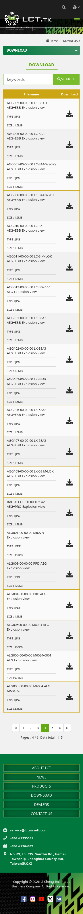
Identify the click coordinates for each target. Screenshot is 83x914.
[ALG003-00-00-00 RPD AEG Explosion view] (69, 574)
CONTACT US (41, 813)
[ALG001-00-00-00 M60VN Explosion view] (69, 543)
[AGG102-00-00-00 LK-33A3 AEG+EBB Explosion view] (69, 359)
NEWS (41, 777)
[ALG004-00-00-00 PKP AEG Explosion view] (69, 605)
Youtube (41, 899)
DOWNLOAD (41, 795)
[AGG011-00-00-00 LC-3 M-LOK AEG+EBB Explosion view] (69, 267)
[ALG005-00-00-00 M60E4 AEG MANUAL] (69, 697)
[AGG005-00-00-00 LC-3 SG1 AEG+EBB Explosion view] (69, 114)
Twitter (50, 899)
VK (59, 899)
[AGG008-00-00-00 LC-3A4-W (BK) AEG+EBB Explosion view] (69, 206)
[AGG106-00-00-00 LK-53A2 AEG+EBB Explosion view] (69, 421)
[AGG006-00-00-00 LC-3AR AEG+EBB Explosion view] (69, 144)
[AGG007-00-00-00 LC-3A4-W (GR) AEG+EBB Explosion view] (69, 175)
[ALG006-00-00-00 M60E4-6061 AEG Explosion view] (69, 666)
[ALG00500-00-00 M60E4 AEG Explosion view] (69, 636)
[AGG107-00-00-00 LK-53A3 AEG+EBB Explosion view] (69, 451)
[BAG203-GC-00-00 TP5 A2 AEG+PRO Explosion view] (69, 513)
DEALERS (41, 804)
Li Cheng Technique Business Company (27, 18)
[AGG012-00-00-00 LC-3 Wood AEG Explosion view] (69, 298)
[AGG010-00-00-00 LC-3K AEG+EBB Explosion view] (69, 237)
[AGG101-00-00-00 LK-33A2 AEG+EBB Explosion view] (69, 328)
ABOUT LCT (41, 767)
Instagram (32, 899)
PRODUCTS (41, 786)
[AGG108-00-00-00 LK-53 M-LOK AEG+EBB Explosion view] (69, 482)
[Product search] (64, 7)
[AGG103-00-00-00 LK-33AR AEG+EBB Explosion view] (69, 390)
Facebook (24, 899)
